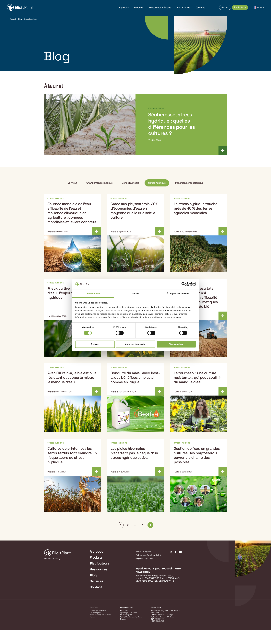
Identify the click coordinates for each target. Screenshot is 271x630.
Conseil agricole (130, 182)
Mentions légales (143, 551)
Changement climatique (99, 182)
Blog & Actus (183, 7)
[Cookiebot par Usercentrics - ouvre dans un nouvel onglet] (183, 284)
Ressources (98, 569)
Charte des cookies (144, 559)
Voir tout (72, 182)
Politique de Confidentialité (148, 555)
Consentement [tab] (93, 293)
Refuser (95, 344)
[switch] (120, 333)
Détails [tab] (135, 293)
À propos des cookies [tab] (178, 293)
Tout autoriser (176, 344)
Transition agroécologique (189, 182)
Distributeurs (240, 7)
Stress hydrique (157, 182)
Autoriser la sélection (135, 344)
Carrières (200, 7)
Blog (20, 19)
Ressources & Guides (160, 7)
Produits (138, 7)
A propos (124, 7)
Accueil (13, 19)
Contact (225, 7)
